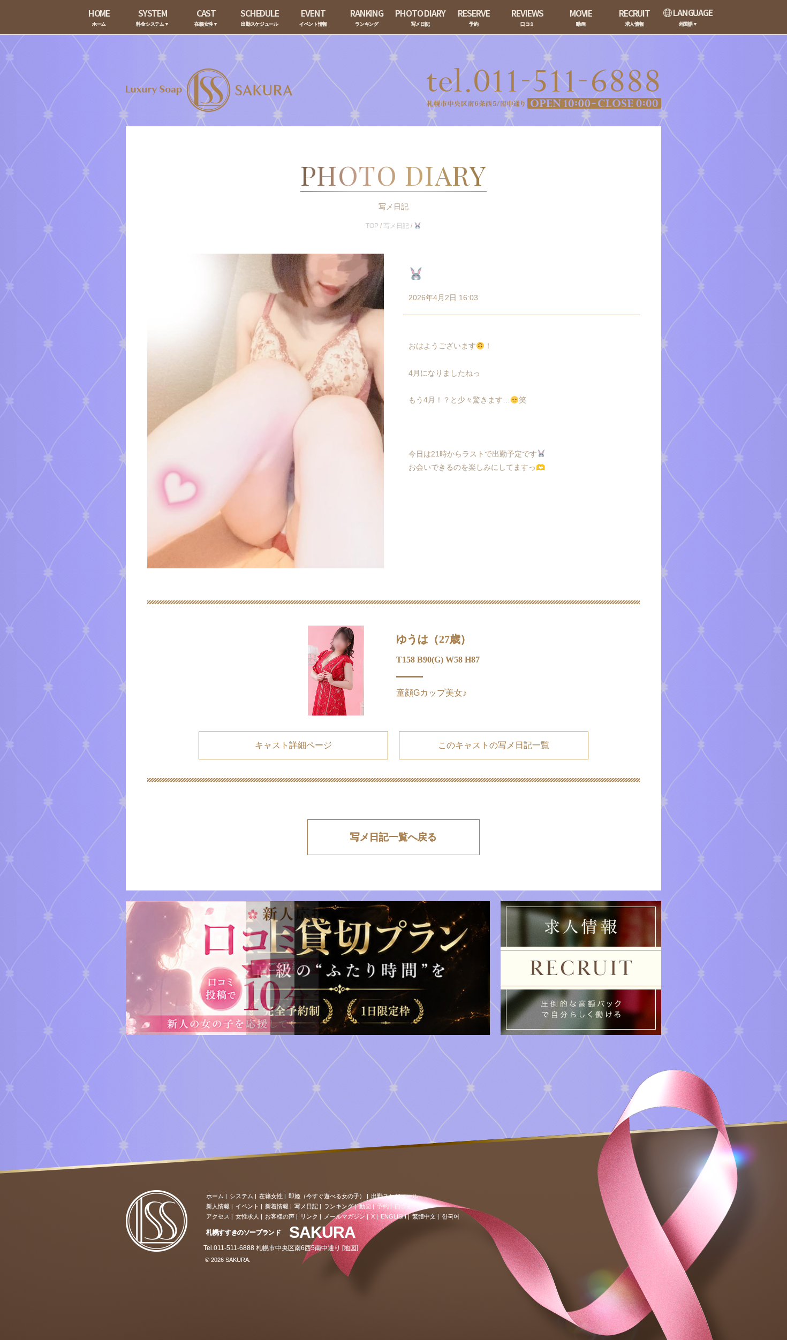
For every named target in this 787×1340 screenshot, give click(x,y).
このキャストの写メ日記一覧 (493, 745)
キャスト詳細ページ (293, 745)
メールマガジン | (346, 1216)
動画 (365, 1206)
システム (241, 1196)
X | (374, 1216)
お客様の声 (279, 1216)
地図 (350, 1248)
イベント (247, 1206)
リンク (309, 1216)
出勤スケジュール (394, 1196)
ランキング (338, 1206)
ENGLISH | (395, 1216)
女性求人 (247, 1216)
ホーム (215, 1196)
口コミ (403, 1206)
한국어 (450, 1216)
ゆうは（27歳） (433, 639)
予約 (383, 1206)
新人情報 (218, 1206)
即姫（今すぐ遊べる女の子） (327, 1196)
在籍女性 (271, 1196)
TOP (372, 226)
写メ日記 (396, 226)
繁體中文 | (425, 1216)
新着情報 (277, 1206)
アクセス (218, 1216)
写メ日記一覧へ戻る (393, 837)
